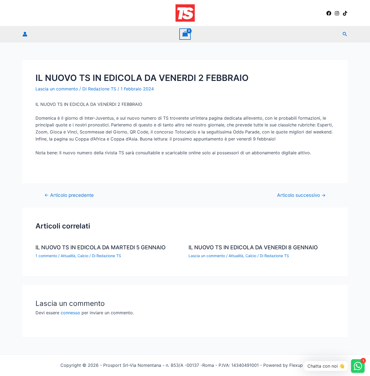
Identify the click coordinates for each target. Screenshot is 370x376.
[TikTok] (345, 13)
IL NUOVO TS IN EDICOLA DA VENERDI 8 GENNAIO (253, 247)
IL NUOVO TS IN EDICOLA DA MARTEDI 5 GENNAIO (100, 247)
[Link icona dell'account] (24, 34)
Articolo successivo (301, 195)
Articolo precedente (69, 195)
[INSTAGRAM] (337, 13)
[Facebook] (328, 13)
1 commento (46, 255)
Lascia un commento (56, 88)
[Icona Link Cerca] (345, 34)
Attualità (68, 255)
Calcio (82, 255)
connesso (70, 312)
